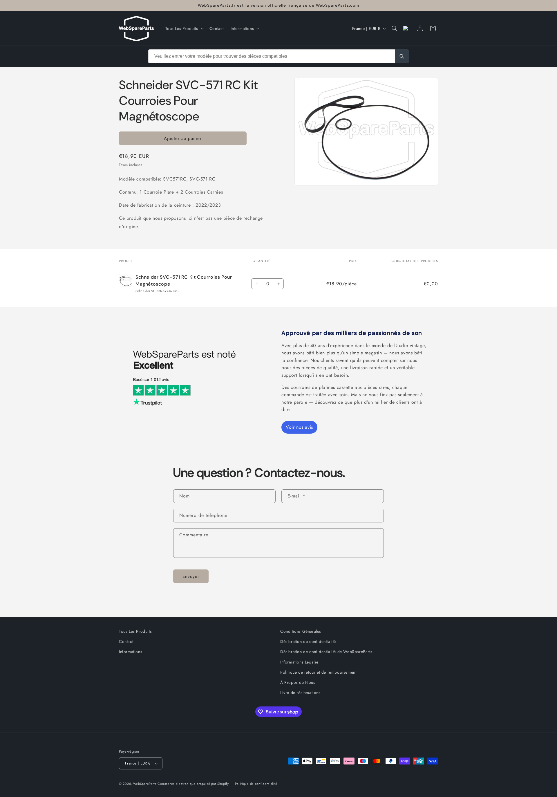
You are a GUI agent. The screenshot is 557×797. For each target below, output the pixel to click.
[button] (184, 28)
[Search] (402, 56)
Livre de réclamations (300, 692)
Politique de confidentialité (256, 783)
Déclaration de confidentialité (308, 641)
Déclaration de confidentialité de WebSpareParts (326, 651)
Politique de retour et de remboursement (318, 672)
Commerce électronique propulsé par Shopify (193, 783)
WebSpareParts (144, 783)
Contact (126, 641)
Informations (130, 651)
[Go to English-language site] (407, 28)
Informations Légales (299, 662)
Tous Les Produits (135, 631)
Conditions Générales (300, 631)
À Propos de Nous (297, 682)
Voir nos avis (299, 427)
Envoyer (190, 576)
